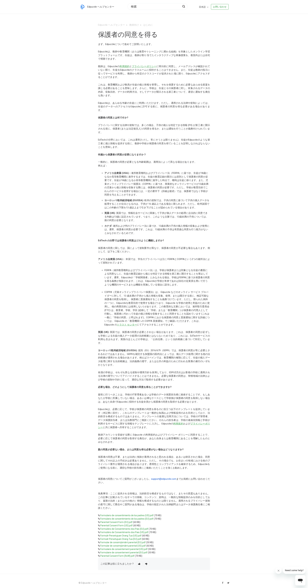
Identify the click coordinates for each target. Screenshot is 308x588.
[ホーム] (83, 7)
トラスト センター (127, 324)
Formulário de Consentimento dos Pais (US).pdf (124, 532)
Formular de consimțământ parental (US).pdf (123, 545)
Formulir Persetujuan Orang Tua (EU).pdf (120, 539)
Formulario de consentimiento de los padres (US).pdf (127, 515)
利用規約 (124, 66)
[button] (139, 563)
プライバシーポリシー (144, 66)
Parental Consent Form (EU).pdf (116, 522)
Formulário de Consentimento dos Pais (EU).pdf (124, 529)
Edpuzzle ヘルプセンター (111, 24)
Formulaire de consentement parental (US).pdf (124, 549)
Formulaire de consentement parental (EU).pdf (123, 552)
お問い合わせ (220, 6)
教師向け (134, 24)
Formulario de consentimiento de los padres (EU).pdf (126, 518)
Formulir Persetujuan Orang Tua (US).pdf (120, 535)
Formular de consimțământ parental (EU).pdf (123, 542)
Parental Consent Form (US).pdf (116, 525)
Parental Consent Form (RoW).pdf (117, 556)
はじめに (148, 24)
